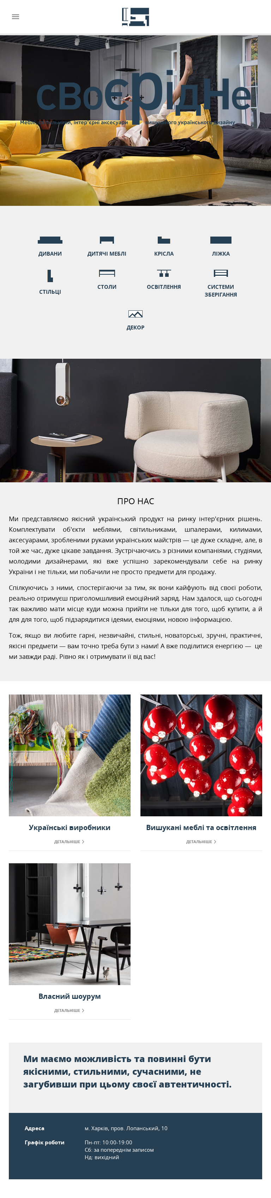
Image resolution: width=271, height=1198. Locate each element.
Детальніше (67, 841)
